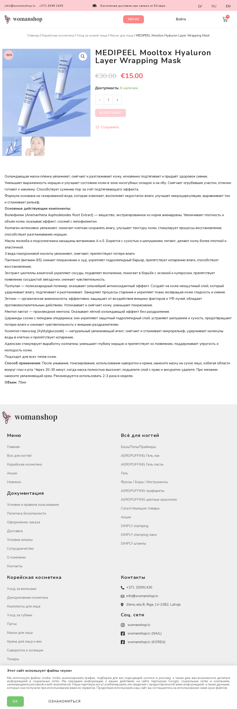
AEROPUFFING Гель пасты (142, 464)
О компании (16, 557)
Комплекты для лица (23, 606)
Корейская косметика (58, 35)
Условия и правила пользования (33, 504)
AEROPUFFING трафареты (142, 490)
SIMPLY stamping (134, 526)
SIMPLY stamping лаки (139, 534)
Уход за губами (19, 615)
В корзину (110, 112)
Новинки (14, 482)
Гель (124, 473)
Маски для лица (121, 35)
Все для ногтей (19, 455)
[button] (133, 19)
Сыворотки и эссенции (25, 650)
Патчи (12, 624)
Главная (33, 35)
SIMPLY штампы (133, 543)
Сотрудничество (20, 548)
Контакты (14, 566)
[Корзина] (225, 19)
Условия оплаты (20, 539)
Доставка (15, 531)
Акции (12, 473)
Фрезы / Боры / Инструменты (144, 482)
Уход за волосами (21, 588)
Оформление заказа (23, 522)
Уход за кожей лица (92, 35)
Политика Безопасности (26, 513)
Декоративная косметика (27, 597)
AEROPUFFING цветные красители (149, 499)
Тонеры (13, 659)
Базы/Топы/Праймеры (138, 447)
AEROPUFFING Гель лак (140, 455)
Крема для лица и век (24, 641)
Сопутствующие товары (140, 508)
